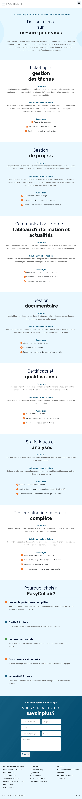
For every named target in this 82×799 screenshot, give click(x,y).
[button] (79, 3)
